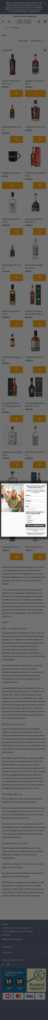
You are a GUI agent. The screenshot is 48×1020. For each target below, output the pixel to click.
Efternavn (28, 500)
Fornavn (27, 495)
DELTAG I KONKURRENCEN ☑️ (35, 525)
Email (27, 506)
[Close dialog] (45, 485)
